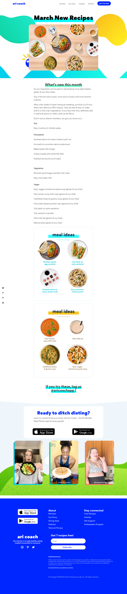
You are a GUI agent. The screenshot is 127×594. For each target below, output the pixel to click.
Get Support (89, 521)
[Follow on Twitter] (33, 547)
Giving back (53, 521)
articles (91, 4)
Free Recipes (90, 513)
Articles (87, 517)
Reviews (52, 513)
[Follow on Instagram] (22, 547)
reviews (62, 4)
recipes (82, 4)
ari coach (27, 536)
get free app (104, 3)
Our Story (52, 517)
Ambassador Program (93, 524)
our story (71, 4)
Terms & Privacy (55, 528)
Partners (52, 524)
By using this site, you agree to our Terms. (60, 568)
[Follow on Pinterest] (27, 547)
